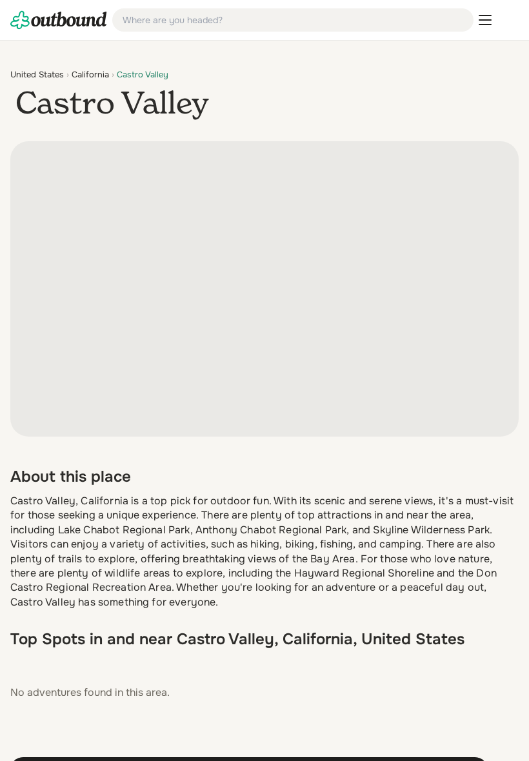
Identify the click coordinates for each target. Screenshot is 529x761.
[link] (58, 20)
